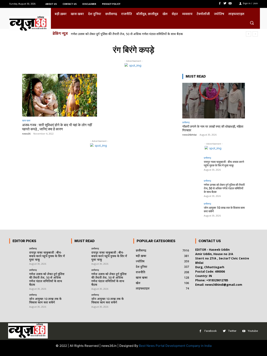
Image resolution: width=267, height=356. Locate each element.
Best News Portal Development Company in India (175, 346)
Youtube (253, 330)
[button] (252, 23)
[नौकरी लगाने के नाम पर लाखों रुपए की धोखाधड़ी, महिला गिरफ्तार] (213, 100)
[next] (255, 33)
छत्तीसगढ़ (186, 122)
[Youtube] (230, 3)
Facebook (210, 330)
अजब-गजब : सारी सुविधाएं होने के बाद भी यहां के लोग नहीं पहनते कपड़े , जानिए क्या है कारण (57, 127)
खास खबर (26, 120)
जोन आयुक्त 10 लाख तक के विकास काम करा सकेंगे (45, 300)
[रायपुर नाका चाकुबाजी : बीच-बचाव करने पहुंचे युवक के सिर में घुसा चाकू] (191, 166)
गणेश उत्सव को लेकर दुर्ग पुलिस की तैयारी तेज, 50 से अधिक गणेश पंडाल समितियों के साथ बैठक (127, 34)
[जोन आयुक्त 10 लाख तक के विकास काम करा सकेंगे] (191, 212)
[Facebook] (219, 3)
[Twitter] (225, 3)
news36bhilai (189, 134)
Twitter (232, 330)
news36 (26, 133)
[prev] (248, 33)
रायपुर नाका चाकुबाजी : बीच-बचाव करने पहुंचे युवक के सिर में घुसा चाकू (224, 163)
